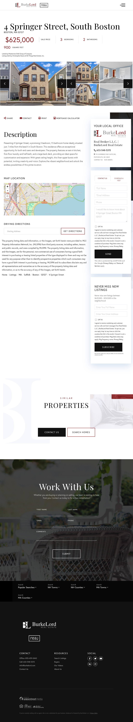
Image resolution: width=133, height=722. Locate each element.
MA (20, 274)
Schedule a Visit (118, 179)
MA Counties (24, 597)
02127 (43, 274)
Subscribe (108, 347)
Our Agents (108, 160)
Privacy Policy (118, 246)
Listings (12, 274)
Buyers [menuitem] (56, 662)
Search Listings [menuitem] (60, 658)
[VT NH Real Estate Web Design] (66, 698)
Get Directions (73, 231)
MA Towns (101, 587)
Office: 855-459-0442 (28, 658)
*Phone (71, 521)
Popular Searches (26, 587)
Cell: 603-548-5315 (27, 662)
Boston (36, 274)
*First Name (41, 510)
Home (4, 274)
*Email (39, 521)
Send (108, 254)
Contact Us (98, 160)
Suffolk (27, 274)
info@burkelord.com (27, 665)
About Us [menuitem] (58, 669)
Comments (41, 532)
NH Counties (77, 587)
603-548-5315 (104, 150)
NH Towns (53, 587)
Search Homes (81, 432)
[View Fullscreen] (7, 196)
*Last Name (73, 510)
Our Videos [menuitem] (58, 665)
